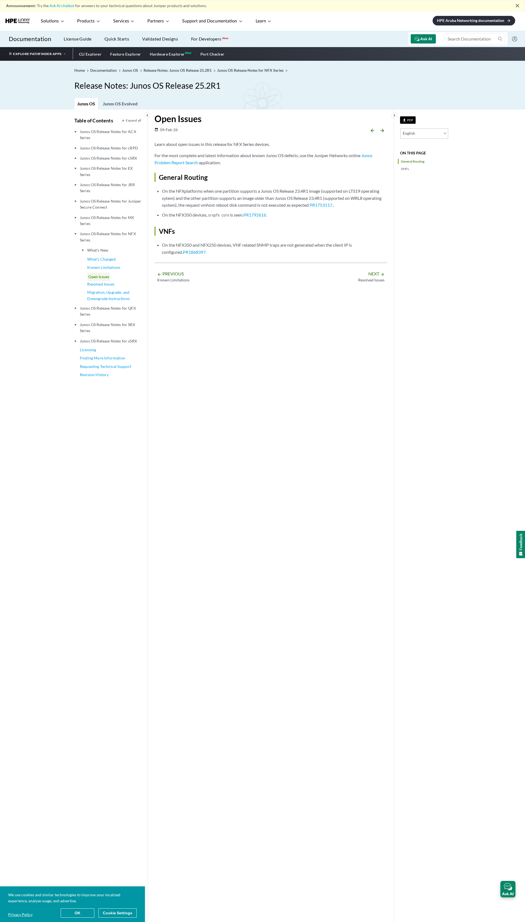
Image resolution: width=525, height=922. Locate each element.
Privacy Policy (20, 914)
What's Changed (101, 259)
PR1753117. (321, 205)
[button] (507, 889)
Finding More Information (102, 358)
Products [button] (86, 21)
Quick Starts (116, 38)
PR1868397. (194, 252)
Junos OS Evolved (120, 103)
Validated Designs (160, 38)
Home (80, 70)
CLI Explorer (90, 54)
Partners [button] (155, 21)
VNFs (405, 169)
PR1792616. (255, 214)
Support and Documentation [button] (209, 21)
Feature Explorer (125, 54)
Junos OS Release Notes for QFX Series (108, 311)
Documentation (30, 38)
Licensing (88, 349)
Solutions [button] (50, 21)
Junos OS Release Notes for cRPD (109, 148)
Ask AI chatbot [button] (61, 5)
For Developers (209, 38)
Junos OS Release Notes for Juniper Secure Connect (110, 204)
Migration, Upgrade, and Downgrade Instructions (108, 295)
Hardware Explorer (167, 54)
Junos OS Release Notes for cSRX (108, 158)
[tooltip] (408, 120)
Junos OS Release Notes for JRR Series (107, 187)
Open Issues (98, 276)
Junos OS (86, 103)
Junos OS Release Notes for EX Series (106, 171)
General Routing (412, 161)
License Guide (77, 38)
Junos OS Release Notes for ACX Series (108, 134)
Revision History (94, 374)
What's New (97, 250)
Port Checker (212, 54)
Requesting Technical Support (105, 366)
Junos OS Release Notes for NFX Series (108, 236)
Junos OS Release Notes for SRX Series (107, 327)
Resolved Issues (100, 284)
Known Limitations (103, 267)
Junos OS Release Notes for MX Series (107, 220)
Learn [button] (261, 21)
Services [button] (121, 21)
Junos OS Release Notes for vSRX (108, 341)
